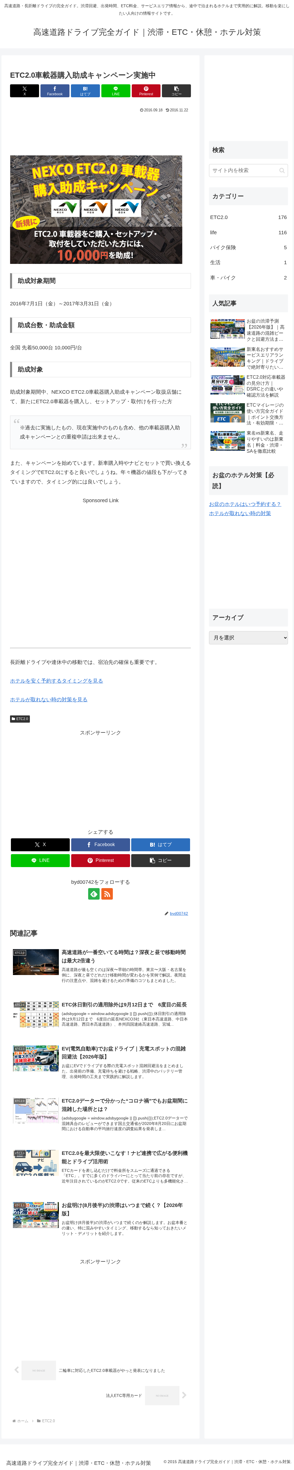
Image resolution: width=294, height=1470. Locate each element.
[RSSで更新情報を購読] (107, 894)
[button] (176, 90)
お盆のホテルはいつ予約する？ (245, 504)
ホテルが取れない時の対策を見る (49, 699)
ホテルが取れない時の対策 (240, 513)
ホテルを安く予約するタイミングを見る (56, 681)
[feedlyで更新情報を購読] (94, 894)
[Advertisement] (100, 131)
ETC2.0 (22, 719)
